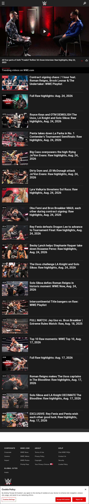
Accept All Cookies (63, 499)
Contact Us (62, 456)
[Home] (44, 3)
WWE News (24, 452)
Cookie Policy (63, 464)
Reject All (79, 499)
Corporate (7, 452)
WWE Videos (24, 456)
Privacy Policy (39, 456)
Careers (7, 456)
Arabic (6, 472)
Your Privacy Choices (42, 464)
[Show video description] (81, 60)
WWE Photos (24, 460)
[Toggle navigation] (3, 3)
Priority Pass (24, 464)
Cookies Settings (9, 499)
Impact (6, 460)
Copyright (38, 460)
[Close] (85, 489)
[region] (44, 495)
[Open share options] (86, 60)
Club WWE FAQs (64, 452)
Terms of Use (39, 452)
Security (61, 460)
